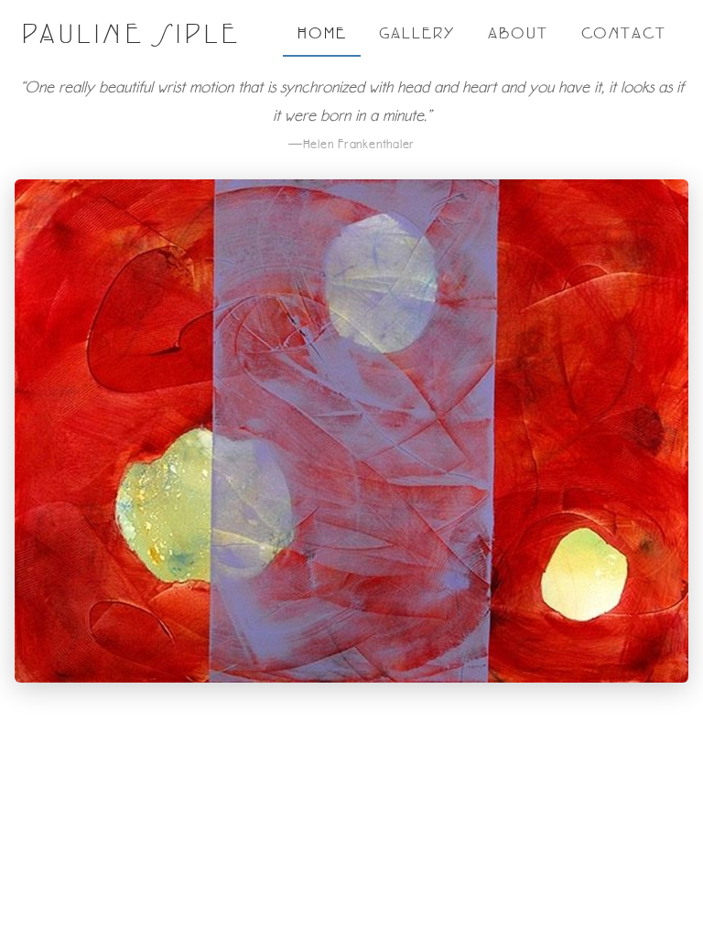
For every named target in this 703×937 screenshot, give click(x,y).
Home (322, 33)
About (518, 33)
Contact (623, 33)
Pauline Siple (131, 33)
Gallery (416, 33)
